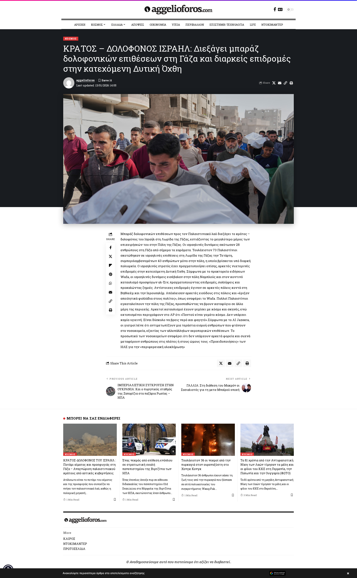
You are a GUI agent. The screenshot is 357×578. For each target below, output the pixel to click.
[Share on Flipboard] (110, 265)
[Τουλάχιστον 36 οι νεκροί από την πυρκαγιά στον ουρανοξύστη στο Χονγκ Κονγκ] (208, 440)
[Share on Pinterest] (110, 274)
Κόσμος (71, 38)
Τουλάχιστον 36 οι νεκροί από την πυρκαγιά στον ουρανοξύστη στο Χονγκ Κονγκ (206, 464)
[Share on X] (273, 83)
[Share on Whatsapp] (110, 283)
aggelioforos (85, 80)
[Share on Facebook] (110, 247)
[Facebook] (275, 9)
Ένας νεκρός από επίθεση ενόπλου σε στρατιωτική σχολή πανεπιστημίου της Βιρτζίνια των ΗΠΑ (147, 466)
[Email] (279, 83)
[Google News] (280, 9)
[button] (285, 83)
